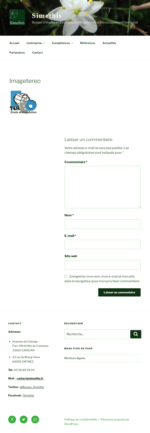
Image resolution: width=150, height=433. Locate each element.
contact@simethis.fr (30, 378)
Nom (69, 215)
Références (87, 43)
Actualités (109, 43)
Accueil (14, 43)
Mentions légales (74, 358)
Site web (70, 256)
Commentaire (76, 162)
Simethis (47, 16)
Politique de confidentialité (80, 419)
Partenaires (17, 52)
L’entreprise (34, 43)
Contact (37, 52)
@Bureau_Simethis (32, 387)
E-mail (70, 236)
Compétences (61, 43)
